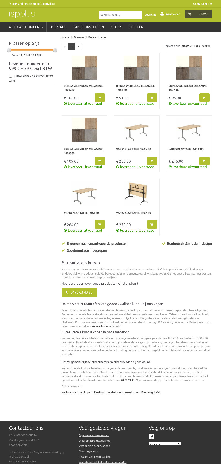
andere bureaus (101, 326)
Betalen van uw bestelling (95, 456)
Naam (185, 45)
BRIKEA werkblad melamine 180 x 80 (83, 151)
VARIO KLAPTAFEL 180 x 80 (133, 212)
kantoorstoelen (88, 27)
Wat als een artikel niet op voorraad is (102, 462)
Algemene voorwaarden (94, 435)
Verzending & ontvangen (94, 445)
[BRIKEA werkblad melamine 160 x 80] (84, 70)
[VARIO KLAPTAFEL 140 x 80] (189, 132)
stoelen (136, 27)
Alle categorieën (24, 27)
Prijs (197, 45)
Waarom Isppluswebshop (95, 440)
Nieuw (206, 45)
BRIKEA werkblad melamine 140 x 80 (188, 87)
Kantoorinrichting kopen (77, 392)
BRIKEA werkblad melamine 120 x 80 (135, 87)
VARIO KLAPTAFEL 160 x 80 (81, 212)
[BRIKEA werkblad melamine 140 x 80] (189, 70)
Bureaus (79, 37)
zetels (116, 27)
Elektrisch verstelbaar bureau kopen (116, 392)
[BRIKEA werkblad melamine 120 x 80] (136, 70)
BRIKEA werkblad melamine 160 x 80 (83, 87)
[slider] (9, 50)
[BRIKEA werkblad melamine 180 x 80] (84, 132)
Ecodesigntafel (150, 392)
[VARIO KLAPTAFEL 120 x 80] (136, 132)
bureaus (58, 27)
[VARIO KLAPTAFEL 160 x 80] (84, 196)
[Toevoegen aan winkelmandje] (100, 97)
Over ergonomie (89, 451)
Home (65, 37)
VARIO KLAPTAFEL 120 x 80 (133, 149)
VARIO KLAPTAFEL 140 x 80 (186, 149)
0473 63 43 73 (81, 292)
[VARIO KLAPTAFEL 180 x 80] (136, 196)
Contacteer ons (202, 3)
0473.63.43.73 (129, 379)
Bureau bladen (97, 37)
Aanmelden (173, 14)
